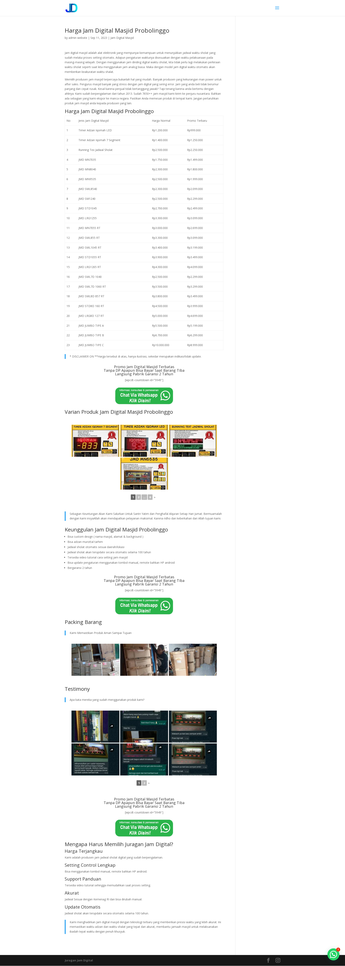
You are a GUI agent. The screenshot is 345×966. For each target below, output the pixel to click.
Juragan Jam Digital (79, 960)
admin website (77, 38)
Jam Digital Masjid (122, 38)
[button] (333, 954)
